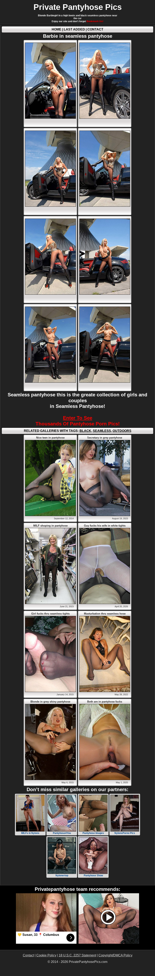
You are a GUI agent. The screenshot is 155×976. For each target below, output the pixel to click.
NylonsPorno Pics (124, 833)
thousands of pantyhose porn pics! (78, 420)
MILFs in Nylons (30, 833)
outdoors (122, 430)
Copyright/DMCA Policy (115, 955)
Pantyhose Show (93, 875)
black (85, 430)
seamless (102, 430)
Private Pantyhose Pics (78, 7)
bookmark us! (95, 21)
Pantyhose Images (93, 833)
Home (56, 29)
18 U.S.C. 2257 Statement (77, 955)
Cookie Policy (46, 955)
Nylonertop (62, 875)
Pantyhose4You (62, 833)
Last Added (74, 29)
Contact (95, 29)
